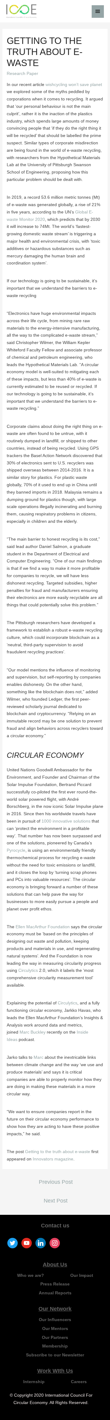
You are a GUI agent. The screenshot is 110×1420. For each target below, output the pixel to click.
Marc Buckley (33, 1032)
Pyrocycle (16, 850)
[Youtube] (26, 1242)
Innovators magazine (53, 1158)
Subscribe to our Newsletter (55, 1354)
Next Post (56, 1201)
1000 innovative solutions (66, 821)
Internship (34, 1381)
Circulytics (28, 970)
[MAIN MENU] (98, 11)
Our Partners (55, 1337)
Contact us (55, 1225)
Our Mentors (55, 1328)
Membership (55, 1346)
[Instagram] (55, 1242)
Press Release (55, 1283)
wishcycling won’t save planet (74, 84)
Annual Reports (55, 1292)
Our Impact (81, 1275)
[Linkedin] (40, 1242)
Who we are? (30, 1275)
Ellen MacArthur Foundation (43, 926)
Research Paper (22, 73)
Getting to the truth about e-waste (57, 1151)
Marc (38, 1057)
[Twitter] (12, 1242)
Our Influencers (55, 1319)
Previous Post (56, 1182)
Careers (79, 1381)
